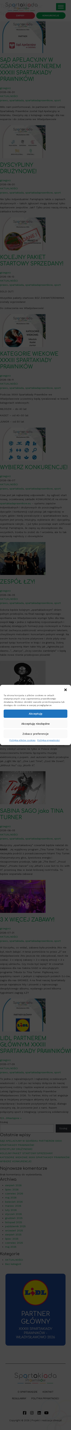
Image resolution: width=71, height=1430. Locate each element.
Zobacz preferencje (35, 734)
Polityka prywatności (48, 740)
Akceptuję (35, 713)
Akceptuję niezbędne (35, 723)
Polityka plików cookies (22, 740)
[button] (65, 689)
